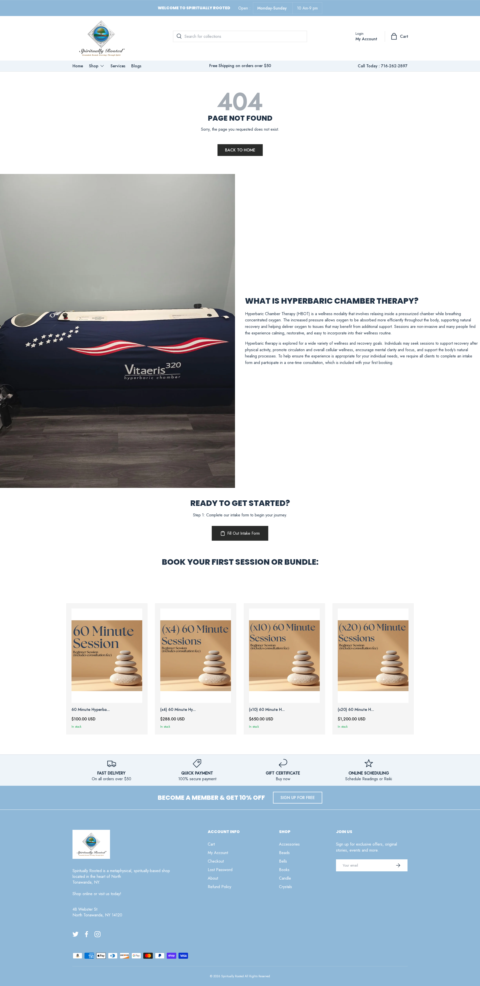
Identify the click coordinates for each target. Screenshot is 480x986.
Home (77, 66)
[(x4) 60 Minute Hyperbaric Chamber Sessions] (195, 656)
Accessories (289, 844)
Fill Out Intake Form (243, 533)
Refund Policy (219, 887)
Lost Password (220, 870)
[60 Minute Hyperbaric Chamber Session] (107, 656)
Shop (93, 66)
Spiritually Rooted (232, 976)
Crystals (285, 887)
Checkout (216, 861)
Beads (284, 853)
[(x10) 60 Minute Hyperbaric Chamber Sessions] (284, 656)
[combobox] (240, 36)
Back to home (240, 150)
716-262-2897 (394, 66)
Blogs (136, 66)
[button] (400, 36)
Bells (283, 861)
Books (284, 870)
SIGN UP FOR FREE (297, 798)
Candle (285, 878)
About (213, 878)
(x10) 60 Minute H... (267, 709)
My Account (218, 853)
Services (117, 66)
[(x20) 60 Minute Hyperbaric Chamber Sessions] (373, 656)
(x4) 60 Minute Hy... (178, 709)
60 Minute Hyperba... (91, 709)
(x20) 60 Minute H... (356, 709)
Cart (211, 844)
